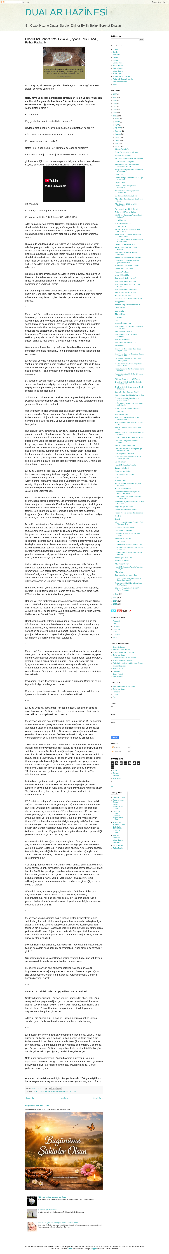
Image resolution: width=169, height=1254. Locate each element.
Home (115, 770)
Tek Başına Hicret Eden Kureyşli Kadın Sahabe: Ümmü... (128, 365)
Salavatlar (116, 55)
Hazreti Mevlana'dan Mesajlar (125, 465)
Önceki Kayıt (97, 1098)
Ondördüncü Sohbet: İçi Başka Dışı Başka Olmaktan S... (127, 493)
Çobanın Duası (120, 226)
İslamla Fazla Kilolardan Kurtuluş (127, 266)
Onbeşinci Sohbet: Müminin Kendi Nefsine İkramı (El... (127, 399)
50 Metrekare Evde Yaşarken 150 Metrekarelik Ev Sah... (127, 165)
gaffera (69, 1249)
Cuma (115, 632)
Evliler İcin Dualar (119, 655)
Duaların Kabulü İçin (122, 468)
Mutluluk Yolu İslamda (123, 155)
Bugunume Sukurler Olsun (37, 1105)
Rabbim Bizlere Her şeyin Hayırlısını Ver (129, 158)
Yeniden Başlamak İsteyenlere (126, 289)
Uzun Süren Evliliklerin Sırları (125, 244)
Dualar (115, 49)
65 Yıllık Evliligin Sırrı (122, 149)
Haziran (118, 134)
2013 (115, 604)
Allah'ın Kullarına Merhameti (125, 446)
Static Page (117, 778)
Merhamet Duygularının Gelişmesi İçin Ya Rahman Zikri (128, 450)
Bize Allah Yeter (120, 480)
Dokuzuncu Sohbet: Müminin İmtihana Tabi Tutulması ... (128, 584)
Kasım (117, 122)
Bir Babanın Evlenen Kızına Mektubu (128, 258)
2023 (115, 103)
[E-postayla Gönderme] (46, 1088)
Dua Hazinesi (120, 541)
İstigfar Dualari (118, 71)
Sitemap (116, 776)
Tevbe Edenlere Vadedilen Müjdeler (128, 408)
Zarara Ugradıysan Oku (123, 558)
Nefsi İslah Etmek (57, 1092)
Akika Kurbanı (120, 346)
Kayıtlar (117, 747)
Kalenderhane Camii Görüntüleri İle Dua (129, 395)
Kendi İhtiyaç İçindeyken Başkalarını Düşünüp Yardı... (128, 235)
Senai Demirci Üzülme (123, 471)
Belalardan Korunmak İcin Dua (126, 575)
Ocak (117, 594)
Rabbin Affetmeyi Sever (123, 295)
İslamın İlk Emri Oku (122, 275)
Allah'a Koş (119, 572)
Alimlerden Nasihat (120, 82)
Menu (113, 786)
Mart (117, 143)
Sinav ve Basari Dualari (121, 650)
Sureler (115, 52)
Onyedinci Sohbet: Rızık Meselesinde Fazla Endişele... (128, 383)
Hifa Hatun (119, 317)
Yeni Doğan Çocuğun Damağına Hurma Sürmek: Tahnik (58, 1223)
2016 (115, 116)
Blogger (94, 1249)
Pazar (115, 637)
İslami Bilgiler (118, 74)
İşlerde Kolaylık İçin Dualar (47, 1210)
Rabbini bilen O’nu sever (124, 269)
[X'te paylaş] (55, 1088)
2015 (115, 598)
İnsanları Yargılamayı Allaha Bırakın (127, 305)
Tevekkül (118, 516)
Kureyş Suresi (120, 302)
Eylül (117, 125)
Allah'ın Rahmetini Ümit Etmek (126, 292)
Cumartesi (116, 634)
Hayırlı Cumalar (120, 183)
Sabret (117, 519)
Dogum (115, 694)
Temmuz (118, 131)
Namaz (115, 60)
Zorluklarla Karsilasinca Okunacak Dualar (128, 663)
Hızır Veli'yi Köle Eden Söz (124, 454)
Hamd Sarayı (119, 175)
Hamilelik (116, 692)
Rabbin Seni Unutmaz (123, 488)
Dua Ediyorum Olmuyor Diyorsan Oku (128, 545)
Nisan (117, 140)
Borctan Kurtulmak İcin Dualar (123, 652)
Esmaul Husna (118, 63)
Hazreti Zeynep (120, 220)
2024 (115, 100)
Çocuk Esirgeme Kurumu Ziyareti (127, 152)
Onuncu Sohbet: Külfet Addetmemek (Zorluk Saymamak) (128, 579)
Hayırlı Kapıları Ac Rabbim (124, 474)
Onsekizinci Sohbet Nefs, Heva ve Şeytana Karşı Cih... (127, 261)
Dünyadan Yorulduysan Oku (125, 527)
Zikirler (115, 57)
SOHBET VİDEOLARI (70, 1092)
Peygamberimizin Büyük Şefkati (126, 209)
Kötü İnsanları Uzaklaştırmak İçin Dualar (52, 1197)
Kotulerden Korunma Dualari (123, 660)
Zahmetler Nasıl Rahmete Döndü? (127, 392)
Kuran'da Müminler (121, 561)
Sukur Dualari (118, 66)
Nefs (49, 1092)
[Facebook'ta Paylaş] (58, 1088)
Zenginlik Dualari (119, 647)
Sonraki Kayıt (30, 1098)
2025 (115, 97)
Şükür (117, 320)
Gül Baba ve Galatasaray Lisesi (126, 196)
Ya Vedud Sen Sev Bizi (123, 538)
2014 (115, 601)
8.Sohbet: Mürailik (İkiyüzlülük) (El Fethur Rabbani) (127, 589)
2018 (115, 110)
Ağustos (118, 128)
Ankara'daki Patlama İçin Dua (125, 343)
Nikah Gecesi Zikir (121, 414)
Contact (115, 773)
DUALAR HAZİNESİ (66, 12)
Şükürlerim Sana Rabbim (124, 530)
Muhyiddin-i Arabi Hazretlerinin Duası (128, 299)
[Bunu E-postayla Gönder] (50, 1088)
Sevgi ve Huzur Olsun (122, 340)
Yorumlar (117, 752)
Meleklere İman (120, 462)
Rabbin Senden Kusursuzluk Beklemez (129, 513)
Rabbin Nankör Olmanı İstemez (126, 510)
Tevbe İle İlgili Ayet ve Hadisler (126, 212)
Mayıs (117, 137)
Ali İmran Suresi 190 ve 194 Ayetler (127, 379)
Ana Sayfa (64, 1098)
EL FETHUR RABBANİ (39, 1092)
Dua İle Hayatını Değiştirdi (124, 162)
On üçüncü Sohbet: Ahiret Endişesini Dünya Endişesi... (128, 497)
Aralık (117, 118)
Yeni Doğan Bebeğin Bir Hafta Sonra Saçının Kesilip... (128, 350)
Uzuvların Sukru (120, 311)
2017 (115, 113)
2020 (115, 107)
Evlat (114, 697)
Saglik (115, 84)
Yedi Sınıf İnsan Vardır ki (123, 331)
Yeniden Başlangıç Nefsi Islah (125, 281)
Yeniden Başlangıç (119, 666)
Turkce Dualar (118, 68)
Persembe (116, 629)
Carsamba (116, 626)
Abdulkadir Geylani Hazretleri (123, 79)
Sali (114, 624)
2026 (115, 94)
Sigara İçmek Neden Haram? (125, 278)
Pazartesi (116, 621)
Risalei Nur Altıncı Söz (123, 223)
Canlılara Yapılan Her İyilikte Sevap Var (129, 437)
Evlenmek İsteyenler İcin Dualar (124, 658)
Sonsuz (117, 477)
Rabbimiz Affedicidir (122, 272)
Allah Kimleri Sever (122, 564)
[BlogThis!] (52, 1088)
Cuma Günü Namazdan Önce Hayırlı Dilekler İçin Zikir (128, 458)
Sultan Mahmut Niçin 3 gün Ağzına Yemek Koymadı (127, 418)
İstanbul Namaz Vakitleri (121, 76)
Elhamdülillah (120, 308)
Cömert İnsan (120, 411)
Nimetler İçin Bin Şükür (123, 323)
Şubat (117, 146)
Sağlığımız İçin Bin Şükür (124, 507)
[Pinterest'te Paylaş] (60, 1088)
